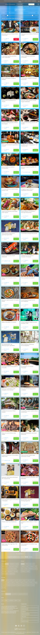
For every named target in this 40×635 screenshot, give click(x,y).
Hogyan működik (23, 616)
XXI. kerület (27, 585)
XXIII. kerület (3, 587)
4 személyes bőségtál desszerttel (29, 233)
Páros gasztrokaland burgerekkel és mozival (10, 145)
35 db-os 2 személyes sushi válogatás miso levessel (8, 389)
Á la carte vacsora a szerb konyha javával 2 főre (10, 190)
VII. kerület (32, 580)
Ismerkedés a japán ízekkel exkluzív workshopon (29, 411)
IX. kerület (8, 582)
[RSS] (18, 626)
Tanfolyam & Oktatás (13, 568)
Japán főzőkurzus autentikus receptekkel (28, 56)
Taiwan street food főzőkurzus (9, 521)
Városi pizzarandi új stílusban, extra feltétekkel (29, 478)
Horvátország (11, 600)
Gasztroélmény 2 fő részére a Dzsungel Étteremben (28, 212)
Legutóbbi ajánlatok (26, 6)
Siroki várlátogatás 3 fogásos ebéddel (9, 79)
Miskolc (27, 566)
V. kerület (24, 580)
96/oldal (30, 556)
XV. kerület (35, 582)
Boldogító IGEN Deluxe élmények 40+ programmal (10, 478)
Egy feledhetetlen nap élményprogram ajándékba (8, 345)
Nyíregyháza (31, 566)
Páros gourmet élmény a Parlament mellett (29, 34)
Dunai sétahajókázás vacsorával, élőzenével (29, 433)
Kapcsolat (37, 6)
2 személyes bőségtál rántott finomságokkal (28, 300)
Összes (3, 580)
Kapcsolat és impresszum (25, 621)
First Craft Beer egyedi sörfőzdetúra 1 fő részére (10, 500)
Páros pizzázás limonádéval (27, 277)
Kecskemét (22, 566)
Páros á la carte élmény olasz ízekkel (9, 433)
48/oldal (26, 556)
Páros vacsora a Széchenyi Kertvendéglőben (27, 345)
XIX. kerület (18, 585)
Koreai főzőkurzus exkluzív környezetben (8, 167)
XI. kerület (16, 582)
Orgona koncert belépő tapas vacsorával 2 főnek (28, 456)
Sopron (22, 568)
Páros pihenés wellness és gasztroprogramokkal (8, 234)
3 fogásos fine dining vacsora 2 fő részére (29, 123)
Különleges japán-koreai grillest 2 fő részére (10, 367)
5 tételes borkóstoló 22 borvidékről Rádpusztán (10, 456)
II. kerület (11, 580)
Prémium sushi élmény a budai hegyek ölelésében (28, 101)
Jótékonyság (15, 571)
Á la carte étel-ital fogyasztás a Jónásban (28, 389)
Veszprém (28, 571)
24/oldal (22, 556)
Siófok (3, 600)
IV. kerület (19, 580)
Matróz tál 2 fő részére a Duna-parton (9, 278)
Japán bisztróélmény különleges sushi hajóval (9, 212)
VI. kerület (28, 580)
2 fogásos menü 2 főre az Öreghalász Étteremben (27, 190)
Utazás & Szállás (4, 571)
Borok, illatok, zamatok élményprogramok (26, 500)
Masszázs (16, 600)
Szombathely (23, 571)
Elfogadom (20, 1)
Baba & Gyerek (10, 571)
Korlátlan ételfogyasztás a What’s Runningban (10, 123)
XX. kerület (22, 585)
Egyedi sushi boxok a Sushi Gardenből (8, 256)
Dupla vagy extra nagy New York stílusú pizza (9, 544)
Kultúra (8, 568)
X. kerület (12, 582)
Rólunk (34, 6)
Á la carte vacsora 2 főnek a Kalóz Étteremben (10, 34)
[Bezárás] (38, 1)
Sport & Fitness (11, 566)
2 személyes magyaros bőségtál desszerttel (29, 79)
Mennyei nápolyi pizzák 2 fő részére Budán (10, 300)
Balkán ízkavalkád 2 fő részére (9, 322)
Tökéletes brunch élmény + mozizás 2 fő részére (27, 256)
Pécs (35, 566)
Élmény (16, 566)
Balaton (6, 600)
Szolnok (36, 568)
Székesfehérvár (31, 568)
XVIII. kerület (13, 585)
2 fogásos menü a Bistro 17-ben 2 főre (29, 522)
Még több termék (12, 573)
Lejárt (16, 39)
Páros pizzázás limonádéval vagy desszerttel (29, 544)
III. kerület (15, 580)
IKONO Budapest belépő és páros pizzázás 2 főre (29, 323)
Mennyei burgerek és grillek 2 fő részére (28, 167)
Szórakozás (3, 568)
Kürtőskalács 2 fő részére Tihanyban (27, 367)
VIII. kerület (3, 582)
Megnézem (35, 39)
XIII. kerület (25, 582)
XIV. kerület (30, 582)
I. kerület (7, 580)
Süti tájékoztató (23, 611)
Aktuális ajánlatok (20, 6)
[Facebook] (24, 626)
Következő (20, 553)
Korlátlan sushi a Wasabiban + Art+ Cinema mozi (29, 145)
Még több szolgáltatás (5, 573)
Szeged (26, 568)
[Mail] (16, 626)
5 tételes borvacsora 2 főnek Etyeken (8, 411)
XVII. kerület (8, 585)
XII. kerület (21, 582)
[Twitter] (21, 626)
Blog (31, 6)
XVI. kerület (3, 585)
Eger (19, 600)
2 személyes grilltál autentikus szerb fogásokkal (9, 56)
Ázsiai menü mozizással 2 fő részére (9, 101)
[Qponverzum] (20, 10)
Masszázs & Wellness (5, 566)
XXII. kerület (32, 585)
